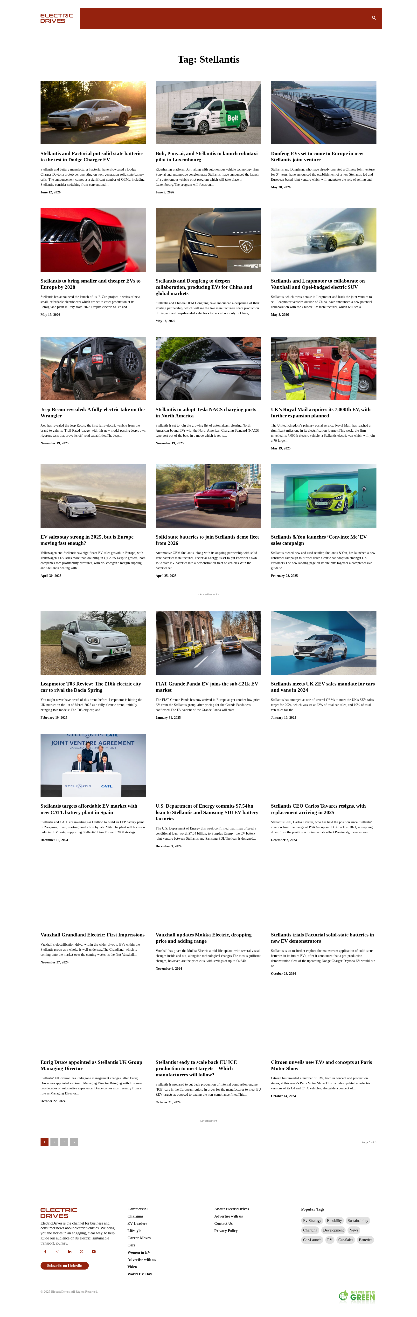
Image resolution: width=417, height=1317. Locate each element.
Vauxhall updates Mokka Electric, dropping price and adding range (204, 938)
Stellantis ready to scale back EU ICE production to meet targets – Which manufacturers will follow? (196, 1068)
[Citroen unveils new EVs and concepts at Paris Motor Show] (323, 1021)
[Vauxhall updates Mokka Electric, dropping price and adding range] (208, 893)
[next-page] (74, 1142)
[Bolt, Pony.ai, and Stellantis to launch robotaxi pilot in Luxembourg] (208, 112)
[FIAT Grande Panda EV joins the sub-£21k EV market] (208, 642)
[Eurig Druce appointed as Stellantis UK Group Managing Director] (93, 1021)
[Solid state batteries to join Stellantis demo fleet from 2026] (208, 495)
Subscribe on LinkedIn (64, 1266)
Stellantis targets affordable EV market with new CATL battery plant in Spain (89, 809)
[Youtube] (93, 1252)
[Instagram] (57, 1252)
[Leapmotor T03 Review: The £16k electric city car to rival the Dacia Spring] (93, 642)
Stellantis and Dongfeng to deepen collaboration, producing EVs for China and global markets (204, 287)
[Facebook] (45, 1252)
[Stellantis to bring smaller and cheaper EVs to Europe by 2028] (93, 239)
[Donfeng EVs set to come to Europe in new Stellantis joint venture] (323, 112)
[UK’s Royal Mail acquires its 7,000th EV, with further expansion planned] (323, 368)
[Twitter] (81, 1252)
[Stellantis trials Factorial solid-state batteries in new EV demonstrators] (323, 893)
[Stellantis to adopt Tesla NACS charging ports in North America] (208, 368)
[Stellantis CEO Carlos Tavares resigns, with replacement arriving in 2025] (323, 765)
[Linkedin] (69, 1252)
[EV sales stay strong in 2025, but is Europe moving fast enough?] (93, 495)
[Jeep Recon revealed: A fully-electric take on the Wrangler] (93, 368)
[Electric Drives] (57, 18)
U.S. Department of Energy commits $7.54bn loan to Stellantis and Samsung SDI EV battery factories (207, 812)
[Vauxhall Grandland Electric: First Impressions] (93, 893)
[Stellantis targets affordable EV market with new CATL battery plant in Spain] (93, 765)
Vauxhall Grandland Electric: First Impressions (93, 935)
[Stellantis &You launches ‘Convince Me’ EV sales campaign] (323, 495)
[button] (374, 18)
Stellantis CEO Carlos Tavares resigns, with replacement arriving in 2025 (318, 809)
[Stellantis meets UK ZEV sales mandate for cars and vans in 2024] (323, 642)
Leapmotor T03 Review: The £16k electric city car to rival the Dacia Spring (91, 687)
